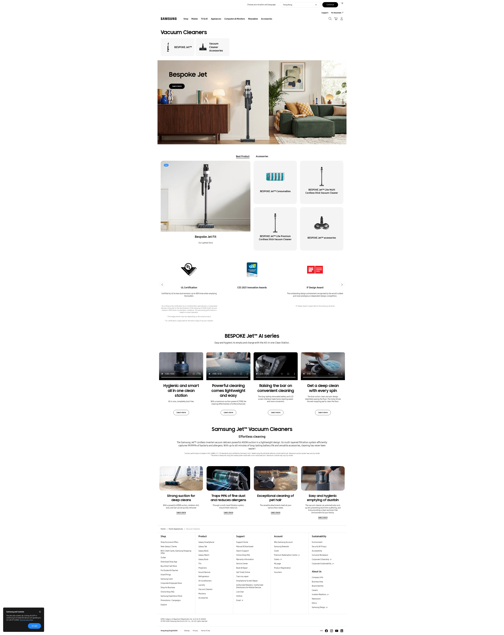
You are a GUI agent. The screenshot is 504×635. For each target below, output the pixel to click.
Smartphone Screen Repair (247, 581)
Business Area (317, 582)
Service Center (242, 564)
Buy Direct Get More (169, 566)
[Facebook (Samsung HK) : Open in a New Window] (326, 630)
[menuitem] (186, 19)
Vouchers (278, 572)
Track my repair (242, 576)
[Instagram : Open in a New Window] (331, 630)
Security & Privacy (319, 546)
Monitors (202, 594)
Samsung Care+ (167, 579)
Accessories (203, 598)
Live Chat (240, 592)
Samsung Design (319, 607)
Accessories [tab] (262, 156)
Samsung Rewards (281, 546)
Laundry (201, 585)
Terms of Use (205, 631)
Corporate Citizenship (321, 559)
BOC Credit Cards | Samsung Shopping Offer (176, 552)
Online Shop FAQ (167, 592)
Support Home (242, 542)
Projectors (202, 568)
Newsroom (316, 599)
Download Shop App (169, 562)
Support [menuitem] (325, 13)
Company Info (317, 577)
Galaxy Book (203, 551)
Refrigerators (203, 576)
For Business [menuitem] (336, 13)
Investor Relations (319, 594)
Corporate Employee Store (171, 583)
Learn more (177, 86)
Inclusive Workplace (320, 555)
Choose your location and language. (261, 5)
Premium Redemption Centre (286, 555)
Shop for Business (168, 587)
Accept (34, 626)
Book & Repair (242, 568)
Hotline (239, 596)
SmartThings (166, 575)
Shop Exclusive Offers (169, 542)
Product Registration (282, 568)
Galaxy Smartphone (206, 542)
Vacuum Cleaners (205, 589)
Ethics (314, 603)
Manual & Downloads (244, 546)
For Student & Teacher (169, 570)
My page (277, 564)
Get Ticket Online (243, 572)
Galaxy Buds (203, 559)
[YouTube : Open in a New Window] (336, 630)
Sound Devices (204, 572)
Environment (317, 542)
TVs (199, 564)
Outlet (163, 557)
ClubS (276, 551)
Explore (164, 605)
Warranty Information (245, 559)
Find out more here (26, 620)
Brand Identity (317, 586)
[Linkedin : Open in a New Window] (341, 630)
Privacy (195, 631)
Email (238, 600)
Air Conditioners (204, 581)
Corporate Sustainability (322, 564)
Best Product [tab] (243, 156)
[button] (205, 206)
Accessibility (317, 551)
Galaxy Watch (203, 555)
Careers (315, 590)
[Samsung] (169, 19)
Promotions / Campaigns (171, 600)
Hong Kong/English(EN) (169, 631)
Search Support (242, 551)
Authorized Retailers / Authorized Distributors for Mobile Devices (249, 586)
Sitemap (187, 631)
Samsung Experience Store (171, 596)
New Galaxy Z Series (169, 546)
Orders (277, 559)
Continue (330, 5)
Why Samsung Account (283, 542)
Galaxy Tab (202, 546)
